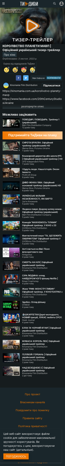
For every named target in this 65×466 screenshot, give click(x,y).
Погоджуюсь (16, 456)
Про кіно (9, 54)
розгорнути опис (32, 106)
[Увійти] (61, 3)
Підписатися (51, 85)
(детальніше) (24, 449)
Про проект (32, 394)
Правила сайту (32, 418)
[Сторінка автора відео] (6, 85)
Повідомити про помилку (32, 410)
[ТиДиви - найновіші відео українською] (29, 4)
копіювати (53, 77)
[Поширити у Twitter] (25, 78)
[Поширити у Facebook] (18, 78)
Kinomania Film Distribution (23, 85)
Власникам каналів (32, 402)
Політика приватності (32, 426)
